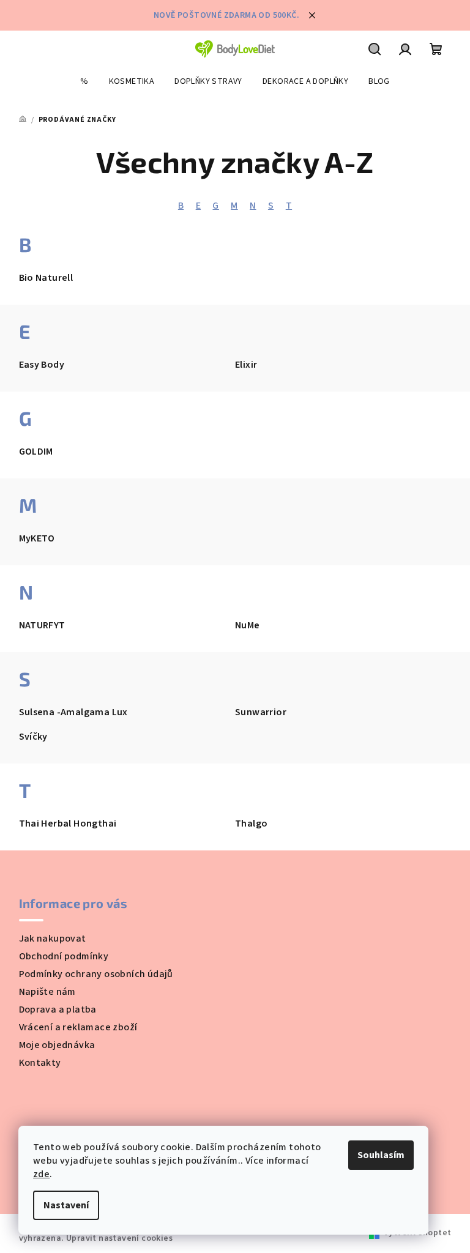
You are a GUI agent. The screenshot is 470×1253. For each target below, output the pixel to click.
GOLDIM (36, 451)
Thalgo (251, 823)
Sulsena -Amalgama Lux (73, 712)
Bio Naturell (46, 277)
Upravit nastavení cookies (119, 1238)
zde (41, 1174)
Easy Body (42, 364)
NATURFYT (42, 625)
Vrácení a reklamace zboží (78, 1027)
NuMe (247, 625)
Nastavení (66, 1205)
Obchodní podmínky (64, 956)
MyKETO (37, 538)
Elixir (246, 364)
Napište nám (47, 991)
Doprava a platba (58, 1009)
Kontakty (40, 1062)
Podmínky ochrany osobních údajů (96, 974)
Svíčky (33, 736)
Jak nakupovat (52, 938)
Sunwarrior (260, 712)
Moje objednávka (57, 1045)
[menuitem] (84, 81)
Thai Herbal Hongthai (68, 823)
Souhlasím (381, 1155)
